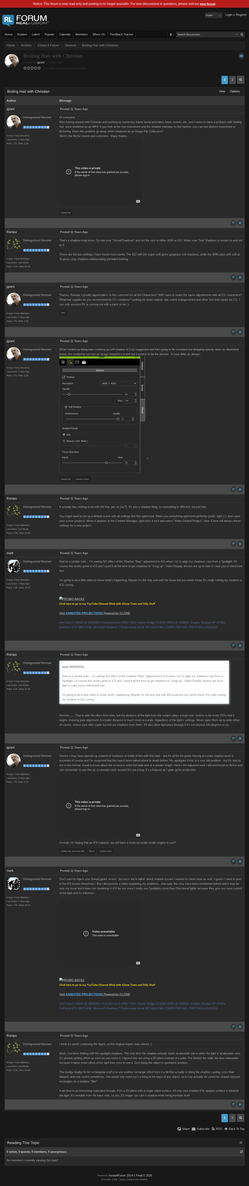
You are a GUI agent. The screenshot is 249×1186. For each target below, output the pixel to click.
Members (81, 34)
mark (10, 553)
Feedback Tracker (121, 34)
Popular (49, 34)
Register (241, 14)
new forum (207, 4)
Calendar (65, 34)
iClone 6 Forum (48, 45)
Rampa (12, 232)
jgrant (40, 62)
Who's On (99, 34)
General (70, 45)
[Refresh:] (241, 1151)
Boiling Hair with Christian (100, 45)
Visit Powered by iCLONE (94, 613)
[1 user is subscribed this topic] (241, 56)
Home (8, 34)
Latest (36, 34)
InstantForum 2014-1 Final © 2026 (130, 1175)
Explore (22, 34)
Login (228, 14)
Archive (26, 45)
